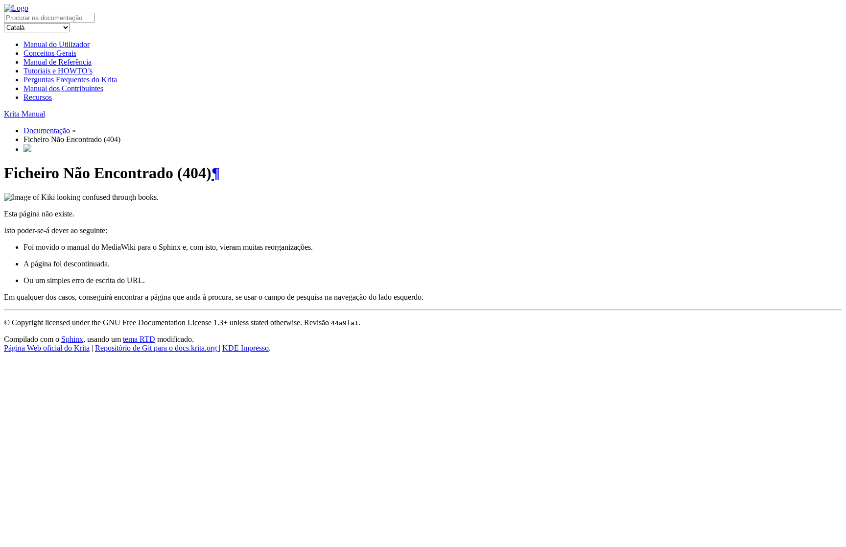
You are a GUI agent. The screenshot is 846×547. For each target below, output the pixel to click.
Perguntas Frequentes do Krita (70, 79)
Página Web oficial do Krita (47, 348)
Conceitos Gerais (50, 53)
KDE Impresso (245, 348)
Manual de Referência (58, 62)
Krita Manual (24, 114)
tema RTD (139, 339)
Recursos (38, 97)
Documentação (47, 130)
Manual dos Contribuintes (63, 88)
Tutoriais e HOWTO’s (58, 71)
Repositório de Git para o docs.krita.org (157, 348)
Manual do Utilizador (57, 44)
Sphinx (72, 339)
